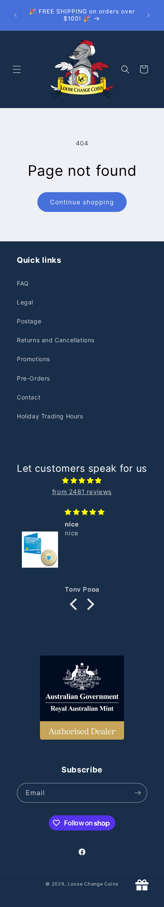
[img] (82, 480)
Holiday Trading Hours (50, 416)
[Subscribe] (137, 793)
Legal (25, 302)
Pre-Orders (33, 378)
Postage (29, 321)
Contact (28, 397)
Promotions (33, 358)
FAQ (23, 283)
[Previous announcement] (15, 15)
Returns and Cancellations (56, 340)
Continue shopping (82, 202)
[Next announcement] (148, 15)
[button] (17, 69)
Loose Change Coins (93, 884)
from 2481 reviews (82, 492)
